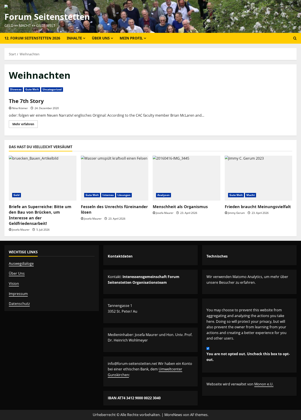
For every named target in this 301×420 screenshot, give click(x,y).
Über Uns (17, 273)
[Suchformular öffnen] (295, 38)
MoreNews (173, 414)
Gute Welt (32, 89)
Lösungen (123, 195)
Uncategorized (52, 89)
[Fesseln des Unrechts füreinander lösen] (115, 178)
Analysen (163, 195)
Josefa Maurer (21, 229)
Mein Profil (131, 38)
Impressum (18, 293)
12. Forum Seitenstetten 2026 (32, 38)
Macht (250, 195)
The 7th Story (26, 101)
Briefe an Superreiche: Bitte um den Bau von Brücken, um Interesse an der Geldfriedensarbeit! (40, 215)
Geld (16, 195)
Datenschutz (19, 303)
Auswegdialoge (21, 263)
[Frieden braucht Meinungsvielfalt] (258, 178)
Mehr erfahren (25, 125)
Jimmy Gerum (236, 213)
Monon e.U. (263, 384)
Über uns (101, 38)
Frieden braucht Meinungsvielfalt (258, 206)
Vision (14, 283)
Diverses (16, 89)
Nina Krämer (20, 108)
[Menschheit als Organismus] (186, 178)
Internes (108, 195)
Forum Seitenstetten (47, 16)
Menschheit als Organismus (180, 206)
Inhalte (74, 38)
